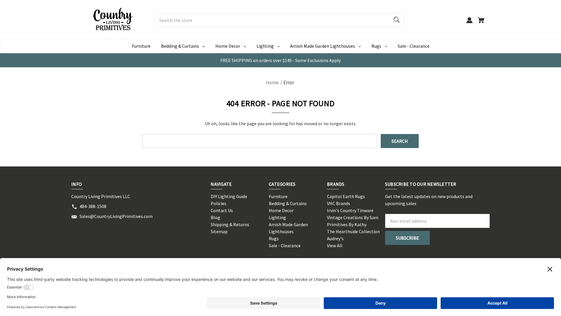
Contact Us (222, 210)
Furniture (141, 46)
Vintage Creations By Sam (352, 217)
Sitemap (219, 231)
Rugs (376, 46)
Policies (218, 203)
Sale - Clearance (414, 46)
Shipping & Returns (230, 224)
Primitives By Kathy (346, 224)
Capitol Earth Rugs (346, 196)
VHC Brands (338, 203)
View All (334, 245)
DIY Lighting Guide (229, 196)
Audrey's (335, 238)
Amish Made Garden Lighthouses (322, 46)
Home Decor (227, 46)
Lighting (265, 46)
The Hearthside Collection (353, 231)
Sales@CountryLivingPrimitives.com (116, 216)
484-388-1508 (92, 206)
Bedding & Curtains (180, 46)
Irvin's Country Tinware (350, 210)
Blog (215, 217)
